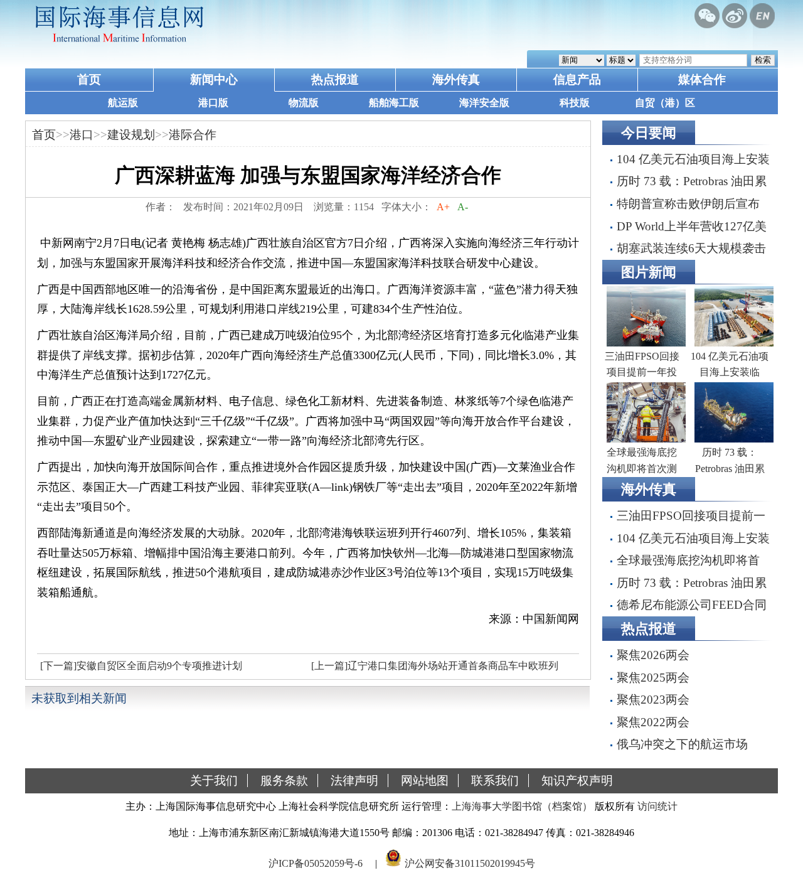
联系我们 (495, 780)
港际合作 (192, 134)
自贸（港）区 (665, 102)
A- (463, 206)
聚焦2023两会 (653, 699)
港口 (81, 134)
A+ (443, 206)
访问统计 (657, 806)
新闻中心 (214, 79)
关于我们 (214, 780)
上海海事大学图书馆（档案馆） (522, 806)
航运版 (123, 102)
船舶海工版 (394, 102)
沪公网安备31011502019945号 (470, 863)
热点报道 (335, 79)
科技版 (575, 102)
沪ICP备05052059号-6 (316, 863)
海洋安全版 (484, 102)
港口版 (213, 102)
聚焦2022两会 (653, 722)
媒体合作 (702, 79)
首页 (89, 79)
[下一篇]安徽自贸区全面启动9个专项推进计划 (141, 665)
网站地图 (425, 780)
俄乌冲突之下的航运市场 (682, 744)
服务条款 (284, 780)
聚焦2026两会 (653, 655)
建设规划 (131, 134)
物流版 (304, 102)
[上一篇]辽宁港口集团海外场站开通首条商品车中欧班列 (434, 665)
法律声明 (354, 780)
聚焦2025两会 (653, 677)
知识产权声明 (577, 780)
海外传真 (456, 79)
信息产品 (577, 79)
